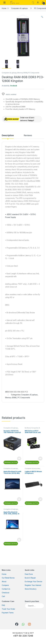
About (4, 581)
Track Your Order (8, 609)
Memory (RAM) (22, 73)
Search (33, 2)
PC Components (33, 73)
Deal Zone (29, 574)
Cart (3, 596)
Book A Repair (30, 578)
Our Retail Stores (8, 578)
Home (4, 8)
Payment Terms (8, 613)
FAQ (3, 605)
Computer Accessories (32, 468)
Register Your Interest (33, 585)
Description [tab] (8, 135)
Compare (5, 585)
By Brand (28, 428)
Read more (19, 459)
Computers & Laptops (19, 8)
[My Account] (38, 2)
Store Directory (30, 589)
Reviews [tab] (28, 135)
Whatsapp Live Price (10, 462)
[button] (42, 16)
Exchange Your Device (33, 581)
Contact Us (6, 589)
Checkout (5, 593)
